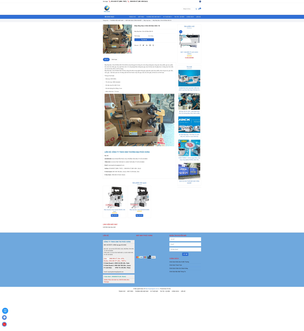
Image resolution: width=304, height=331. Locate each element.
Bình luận (114, 59)
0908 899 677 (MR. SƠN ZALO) (138, 1)
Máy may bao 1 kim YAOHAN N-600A (139, 209)
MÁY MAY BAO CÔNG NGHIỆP (134, 20)
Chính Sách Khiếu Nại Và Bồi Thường (179, 262)
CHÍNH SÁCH (190, 17)
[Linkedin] (146, 45)
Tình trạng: (137, 36)
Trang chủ (105, 20)
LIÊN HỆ (198, 17)
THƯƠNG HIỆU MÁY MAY (153, 17)
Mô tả (106, 59)
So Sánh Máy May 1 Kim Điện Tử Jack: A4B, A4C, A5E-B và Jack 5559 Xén (189, 135)
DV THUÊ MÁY (167, 17)
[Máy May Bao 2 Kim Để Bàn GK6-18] (107, 9)
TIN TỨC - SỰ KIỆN (179, 17)
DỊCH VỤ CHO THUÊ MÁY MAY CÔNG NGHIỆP (189, 182)
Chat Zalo (5, 310)
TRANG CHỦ (132, 17)
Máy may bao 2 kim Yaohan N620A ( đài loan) (114, 210)
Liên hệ (145, 39)
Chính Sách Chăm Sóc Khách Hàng (178, 268)
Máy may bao (147, 20)
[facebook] (200, 1)
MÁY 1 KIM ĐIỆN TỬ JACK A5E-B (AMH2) (189, 53)
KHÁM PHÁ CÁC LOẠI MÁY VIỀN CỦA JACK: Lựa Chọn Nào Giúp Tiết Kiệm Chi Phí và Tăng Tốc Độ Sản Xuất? (189, 89)
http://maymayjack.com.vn (152, 288)
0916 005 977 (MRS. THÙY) (119, 1)
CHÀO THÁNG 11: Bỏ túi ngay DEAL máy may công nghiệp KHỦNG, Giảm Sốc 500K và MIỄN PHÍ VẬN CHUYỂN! (189, 159)
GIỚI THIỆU (141, 17)
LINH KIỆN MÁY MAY (110, 224)
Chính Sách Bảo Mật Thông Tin (177, 271)
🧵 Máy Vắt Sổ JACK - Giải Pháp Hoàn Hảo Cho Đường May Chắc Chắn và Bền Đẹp (189, 112)
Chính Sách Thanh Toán (175, 265)
